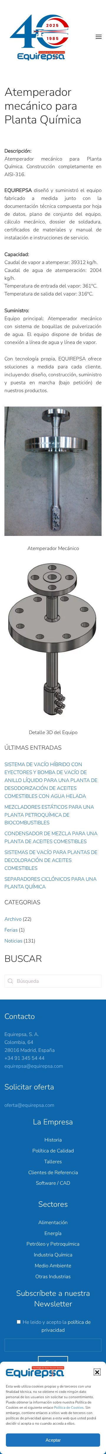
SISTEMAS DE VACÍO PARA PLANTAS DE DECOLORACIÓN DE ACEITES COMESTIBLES (50, 860)
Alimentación (53, 1222)
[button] (97, 1372)
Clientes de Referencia (53, 1172)
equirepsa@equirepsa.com (33, 1066)
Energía (53, 1233)
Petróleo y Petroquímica (53, 1244)
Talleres (53, 1161)
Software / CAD (53, 1183)
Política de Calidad (53, 1150)
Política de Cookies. (69, 1407)
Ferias (11, 930)
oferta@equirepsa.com (29, 1105)
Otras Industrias (53, 1276)
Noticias (13, 940)
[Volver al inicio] (42, 36)
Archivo (12, 919)
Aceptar (53, 1440)
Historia (53, 1140)
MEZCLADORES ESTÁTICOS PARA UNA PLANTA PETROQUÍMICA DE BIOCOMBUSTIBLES (49, 815)
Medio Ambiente (53, 1265)
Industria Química (53, 1254)
